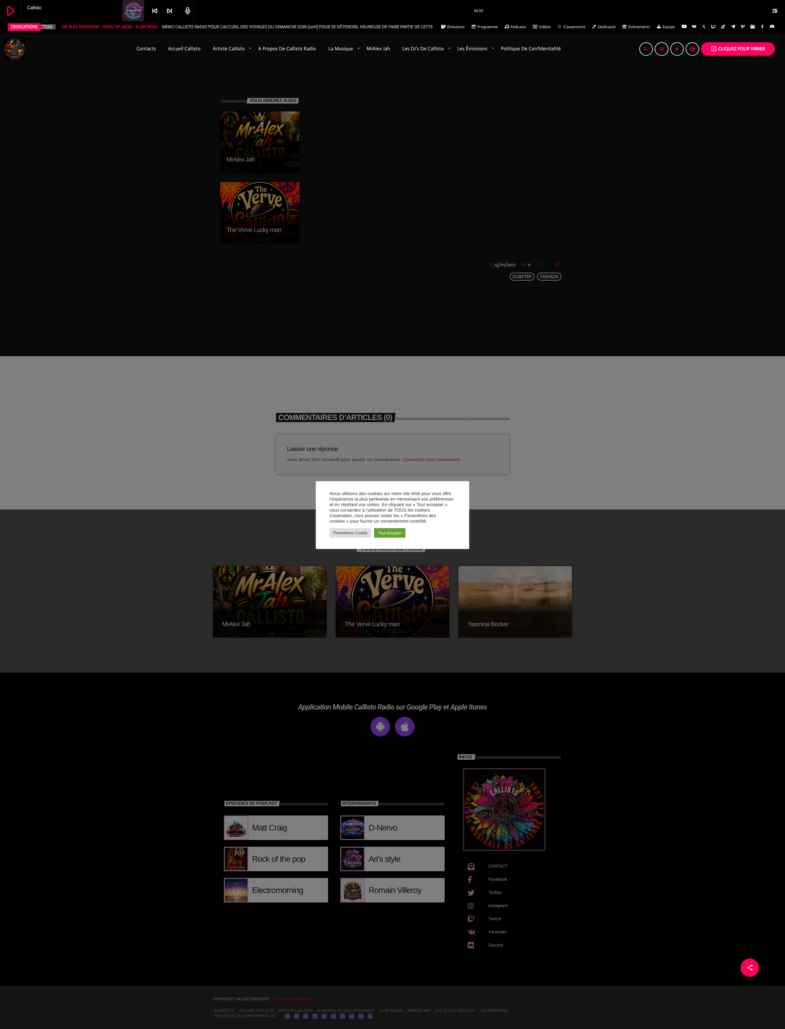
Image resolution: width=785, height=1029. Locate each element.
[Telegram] (733, 27)
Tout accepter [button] (390, 533)
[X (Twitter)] (703, 27)
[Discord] (772, 27)
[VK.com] (693, 27)
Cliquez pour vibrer (738, 49)
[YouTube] (684, 27)
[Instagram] (752, 27)
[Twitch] (713, 27)
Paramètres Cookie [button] (350, 533)
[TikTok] (723, 27)
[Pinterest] (743, 27)
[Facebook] (762, 27)
